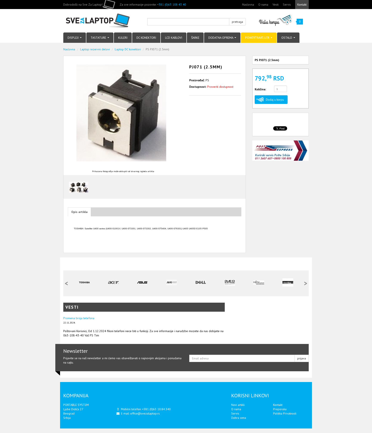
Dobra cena (238, 418)
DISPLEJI (73, 38)
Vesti (276, 4)
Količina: (260, 89)
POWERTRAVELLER (257, 38)
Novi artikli (238, 405)
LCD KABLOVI (173, 38)
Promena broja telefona (78, 318)
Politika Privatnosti (284, 413)
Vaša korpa (276, 19)
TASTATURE (99, 38)
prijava (301, 358)
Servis (287, 4)
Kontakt (302, 4)
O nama (263, 4)
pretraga (237, 22)
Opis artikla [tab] (79, 212)
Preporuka (280, 409)
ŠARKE (195, 38)
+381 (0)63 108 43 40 (171, 4)
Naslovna (248, 4)
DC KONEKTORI (146, 38)
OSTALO (287, 38)
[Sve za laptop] (102, 20)
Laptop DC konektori (128, 49)
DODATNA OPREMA (221, 38)
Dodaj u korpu (275, 100)
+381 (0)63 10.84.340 (156, 409)
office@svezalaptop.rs (145, 413)
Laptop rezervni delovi (95, 49)
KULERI (122, 38)
